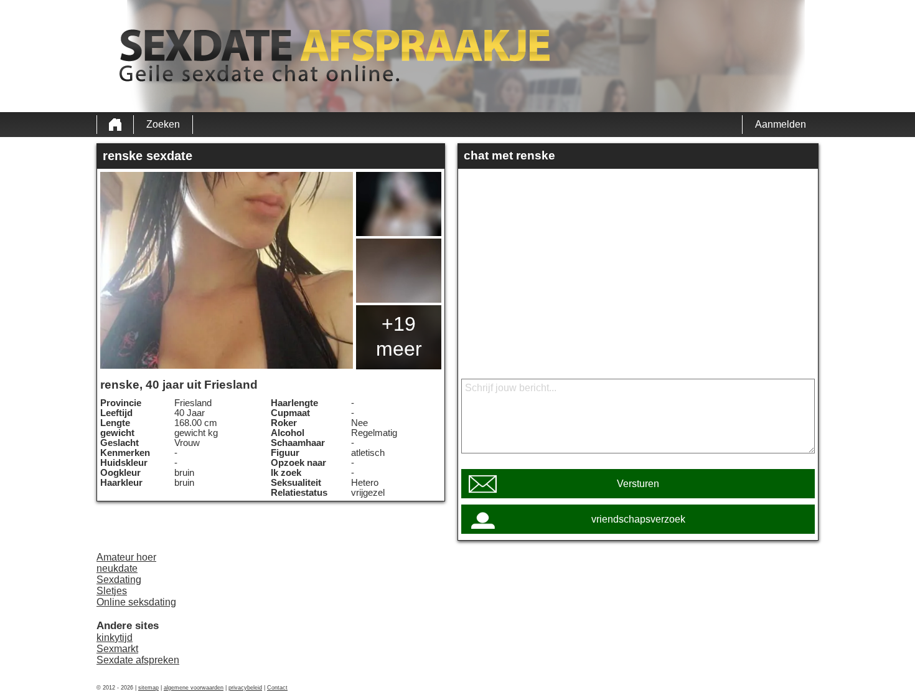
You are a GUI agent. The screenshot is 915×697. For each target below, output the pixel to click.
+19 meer (399, 336)
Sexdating (118, 579)
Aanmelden (780, 124)
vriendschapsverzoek (638, 519)
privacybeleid (245, 688)
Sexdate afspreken (137, 660)
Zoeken (163, 124)
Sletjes (111, 591)
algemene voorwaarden (193, 688)
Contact (277, 688)
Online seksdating (136, 602)
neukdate (117, 568)
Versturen (638, 483)
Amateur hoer (126, 557)
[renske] (226, 270)
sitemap (148, 688)
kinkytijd (114, 637)
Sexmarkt (117, 648)
